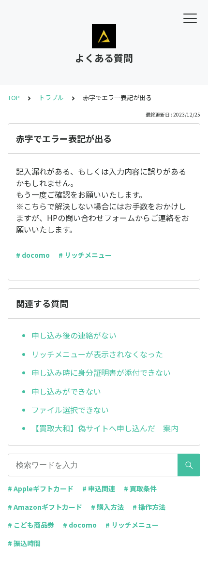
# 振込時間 (24, 543)
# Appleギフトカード (41, 488)
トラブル (51, 97)
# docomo (33, 255)
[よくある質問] (104, 36)
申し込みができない (66, 391)
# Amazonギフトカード (45, 507)
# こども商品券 (31, 525)
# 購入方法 (107, 507)
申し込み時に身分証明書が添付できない (101, 372)
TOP (14, 97)
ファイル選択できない (70, 409)
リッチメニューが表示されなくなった (97, 354)
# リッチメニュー (85, 255)
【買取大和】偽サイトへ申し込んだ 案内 (104, 428)
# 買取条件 (140, 488)
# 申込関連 (98, 488)
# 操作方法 (149, 507)
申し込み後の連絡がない (74, 335)
